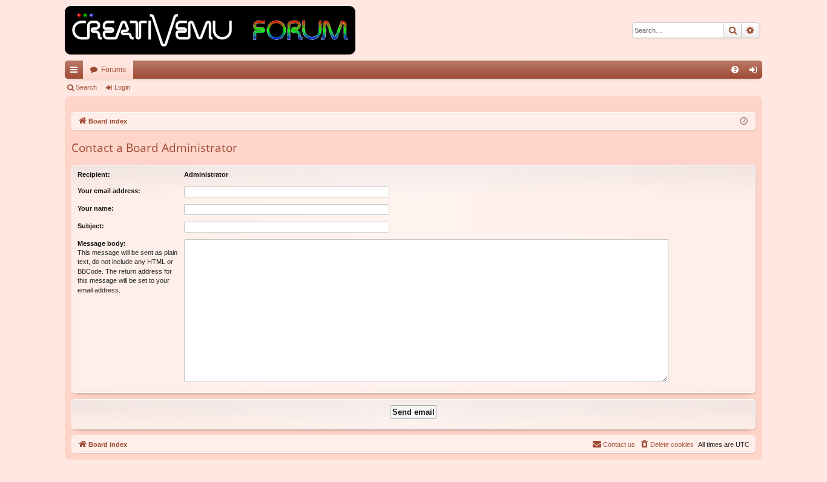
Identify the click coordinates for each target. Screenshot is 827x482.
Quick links (76, 72)
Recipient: (93, 174)
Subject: (90, 225)
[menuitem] (735, 70)
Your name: (95, 208)
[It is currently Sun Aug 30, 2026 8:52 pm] (744, 121)
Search (86, 87)
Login (122, 87)
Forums (113, 69)
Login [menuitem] (755, 72)
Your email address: (108, 190)
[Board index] (210, 30)
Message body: (101, 243)
